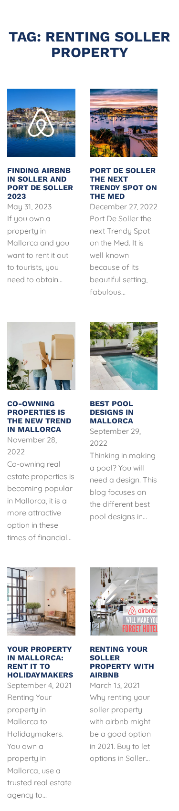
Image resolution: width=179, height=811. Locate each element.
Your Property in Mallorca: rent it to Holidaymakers (40, 662)
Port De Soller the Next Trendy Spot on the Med (123, 183)
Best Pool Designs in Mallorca (112, 412)
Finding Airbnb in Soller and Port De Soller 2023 (40, 183)
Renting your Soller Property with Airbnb (122, 662)
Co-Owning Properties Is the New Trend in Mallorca (39, 416)
